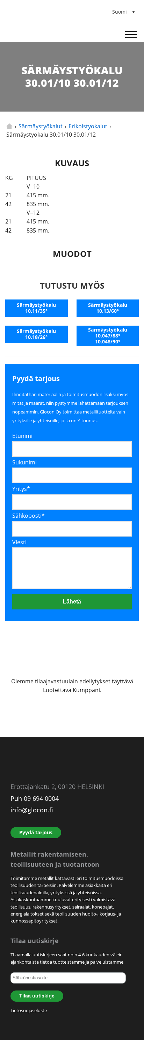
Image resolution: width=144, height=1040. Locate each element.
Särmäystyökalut (41, 126)
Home (9, 126)
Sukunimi (24, 462)
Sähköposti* (28, 515)
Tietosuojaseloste (28, 1010)
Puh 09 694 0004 (34, 798)
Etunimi (22, 436)
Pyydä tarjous (35, 832)
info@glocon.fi (31, 810)
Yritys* (21, 489)
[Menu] (131, 34)
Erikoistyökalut (88, 126)
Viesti (19, 542)
